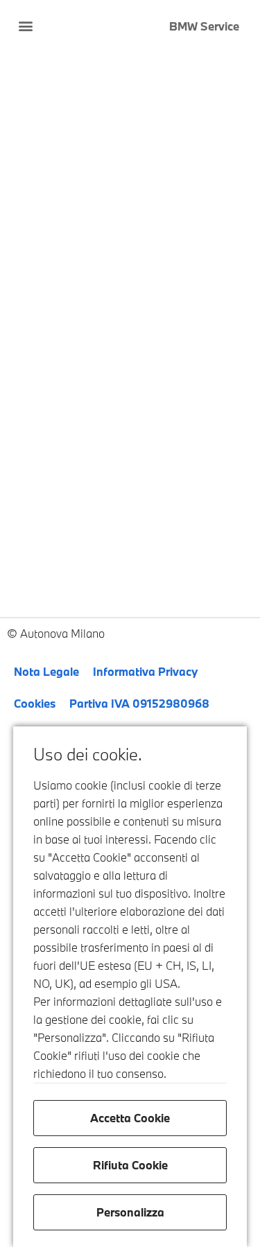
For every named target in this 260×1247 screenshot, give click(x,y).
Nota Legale (46, 671)
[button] (25, 25)
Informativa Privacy (145, 671)
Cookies (34, 703)
